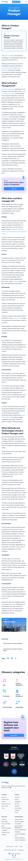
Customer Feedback (20, 840)
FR (14, 857)
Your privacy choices (15, 853)
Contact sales (5, 799)
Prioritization (18, 823)
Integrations (18, 801)
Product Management (14, 8)
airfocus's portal (6, 803)
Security (17, 806)
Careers (4, 801)
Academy (4, 819)
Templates (4, 830)
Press (3, 808)
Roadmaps (17, 831)
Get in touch (5, 806)
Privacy (16, 846)
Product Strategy (19, 821)
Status (16, 812)
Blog (3, 826)
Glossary (4, 834)
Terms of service (9, 846)
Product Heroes (6, 832)
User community (6, 823)
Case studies (18, 808)
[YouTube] (15, 855)
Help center (5, 821)
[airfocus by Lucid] (5, 2)
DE (13, 857)
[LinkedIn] (12, 855)
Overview (17, 797)
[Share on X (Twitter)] (16, 658)
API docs (17, 803)
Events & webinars (6, 828)
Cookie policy (21, 850)
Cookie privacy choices (9, 850)
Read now (14, 188)
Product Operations (20, 837)
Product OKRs (18, 819)
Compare (17, 810)
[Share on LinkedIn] (12, 658)
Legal (21, 846)
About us (4, 797)
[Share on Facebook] (8, 658)
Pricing (16, 799)
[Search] (22, 2)
